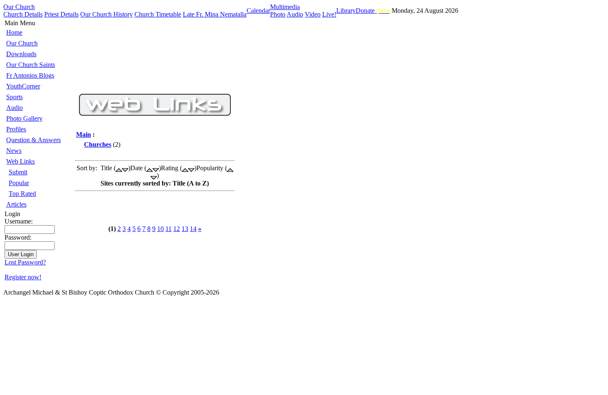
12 (176, 228)
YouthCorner (23, 86)
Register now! (23, 277)
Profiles (16, 129)
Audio (295, 14)
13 (185, 228)
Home (14, 32)
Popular (19, 182)
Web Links (20, 161)
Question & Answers (33, 139)
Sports (14, 96)
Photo (277, 14)
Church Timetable (157, 14)
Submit (18, 172)
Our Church (19, 6)
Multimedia (285, 6)
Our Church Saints (30, 64)
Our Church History (106, 14)
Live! (329, 14)
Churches (97, 144)
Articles (16, 204)
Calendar (258, 10)
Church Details (23, 14)
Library (346, 10)
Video (313, 14)
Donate (374, 10)
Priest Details (61, 14)
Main (83, 134)
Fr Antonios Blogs (30, 75)
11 (168, 228)
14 (193, 228)
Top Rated (22, 193)
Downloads (21, 53)
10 (160, 228)
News (14, 150)
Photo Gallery (24, 118)
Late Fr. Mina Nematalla (215, 14)
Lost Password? (25, 262)
